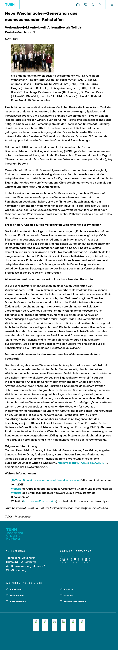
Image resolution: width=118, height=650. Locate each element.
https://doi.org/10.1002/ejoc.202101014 (82, 462)
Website (16, 488)
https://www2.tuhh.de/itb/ (39, 501)
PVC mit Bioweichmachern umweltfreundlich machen (46, 480)
